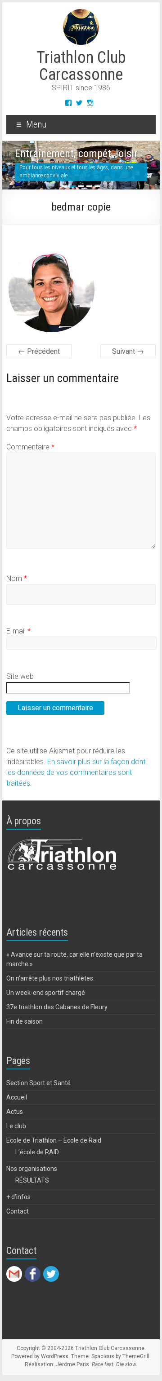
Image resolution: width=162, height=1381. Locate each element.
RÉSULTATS (32, 1180)
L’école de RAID (37, 1152)
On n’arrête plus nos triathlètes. (50, 978)
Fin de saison (24, 1021)
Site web (20, 676)
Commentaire (30, 447)
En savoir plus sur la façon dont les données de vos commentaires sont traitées (75, 772)
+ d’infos (18, 1197)
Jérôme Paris (72, 1364)
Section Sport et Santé (38, 1082)
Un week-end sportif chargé (45, 992)
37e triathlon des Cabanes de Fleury (57, 1007)
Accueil (16, 1097)
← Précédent (39, 351)
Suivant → (128, 351)
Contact (17, 1211)
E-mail (18, 631)
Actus (14, 1111)
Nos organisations (31, 1168)
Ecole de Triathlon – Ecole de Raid (53, 1140)
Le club (16, 1126)
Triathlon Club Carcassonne (81, 66)
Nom (16, 578)
